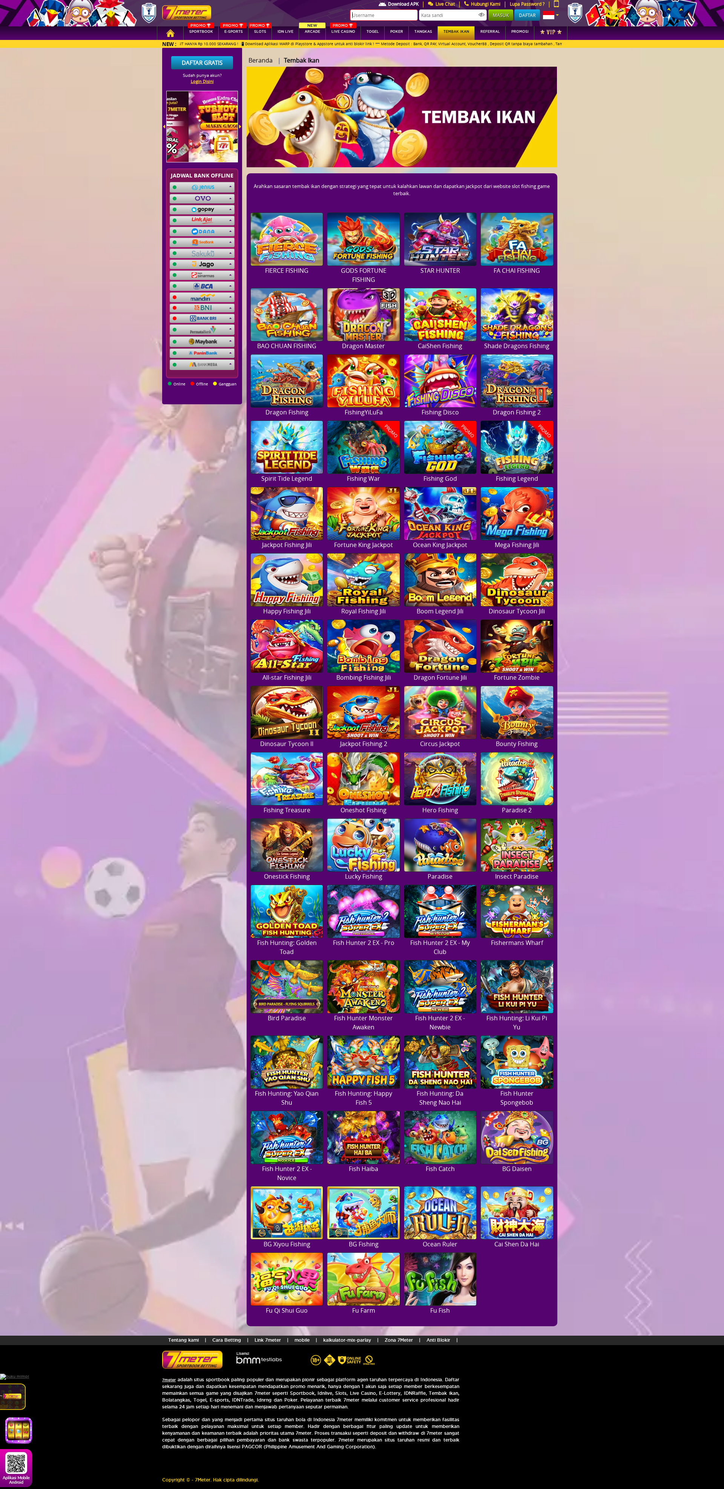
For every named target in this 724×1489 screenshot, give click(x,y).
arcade (312, 30)
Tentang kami (183, 1340)
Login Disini (202, 81)
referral (490, 32)
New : (169, 43)
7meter (169, 1380)
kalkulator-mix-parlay (347, 1340)
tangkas (423, 32)
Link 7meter (268, 1340)
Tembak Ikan (456, 32)
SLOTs (258, 30)
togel (373, 32)
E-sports (232, 30)
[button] (551, 15)
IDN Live (285, 32)
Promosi (520, 32)
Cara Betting (226, 1340)
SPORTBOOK (201, 30)
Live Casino (343, 30)
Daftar (527, 15)
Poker (396, 32)
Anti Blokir (438, 1340)
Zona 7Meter (399, 1340)
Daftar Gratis (202, 62)
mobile (302, 1340)
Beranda (260, 60)
